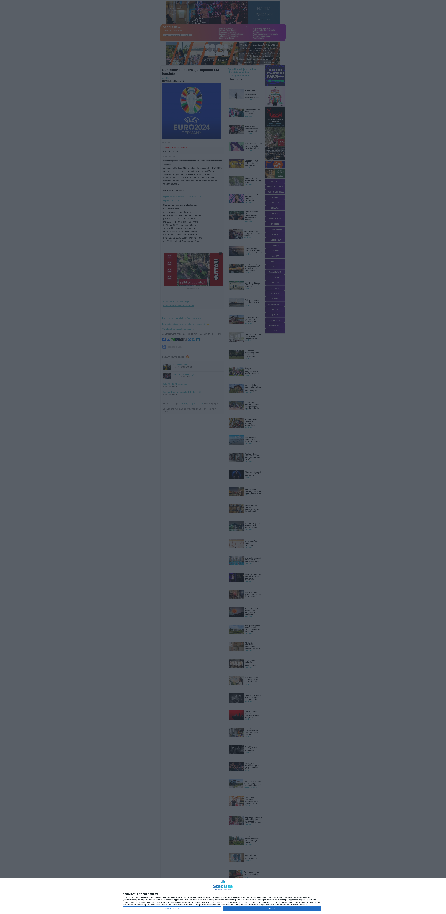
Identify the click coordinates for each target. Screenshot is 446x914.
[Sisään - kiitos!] (320, 882)
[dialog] (223, 896)
